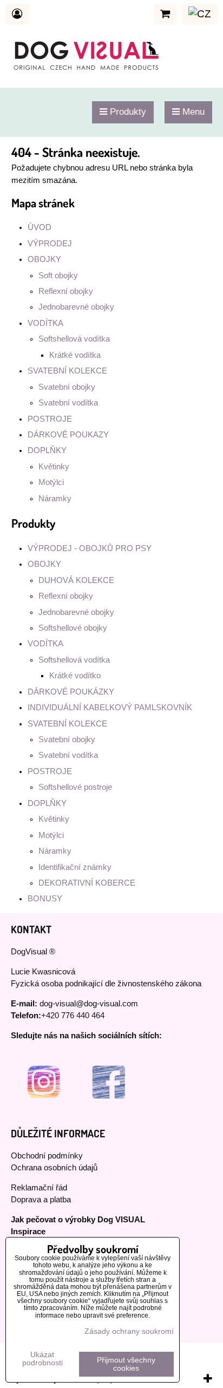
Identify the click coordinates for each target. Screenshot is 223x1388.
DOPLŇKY (47, 450)
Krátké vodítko (75, 675)
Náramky (54, 498)
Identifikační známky (75, 867)
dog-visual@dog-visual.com (89, 1003)
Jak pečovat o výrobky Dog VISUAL (78, 1219)
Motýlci (51, 482)
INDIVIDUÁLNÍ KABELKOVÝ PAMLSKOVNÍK (110, 707)
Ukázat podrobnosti (42, 1359)
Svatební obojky (66, 387)
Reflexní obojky (65, 291)
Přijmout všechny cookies (126, 1364)
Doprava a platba (41, 1199)
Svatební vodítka (68, 402)
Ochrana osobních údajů (54, 1167)
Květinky (53, 466)
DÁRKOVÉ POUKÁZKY (71, 692)
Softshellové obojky (72, 628)
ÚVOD (39, 227)
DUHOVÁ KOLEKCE (76, 580)
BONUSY (45, 898)
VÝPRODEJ (50, 243)
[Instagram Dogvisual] (43, 1112)
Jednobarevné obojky (76, 307)
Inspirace (28, 1231)
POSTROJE (50, 419)
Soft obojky (58, 275)
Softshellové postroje (75, 787)
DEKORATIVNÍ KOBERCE (86, 883)
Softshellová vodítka (74, 339)
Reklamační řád (39, 1187)
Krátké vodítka (75, 355)
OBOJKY (44, 259)
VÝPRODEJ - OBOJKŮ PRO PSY (90, 548)
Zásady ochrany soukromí (129, 1331)
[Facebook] (108, 1112)
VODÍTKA (45, 323)
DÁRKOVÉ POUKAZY (68, 434)
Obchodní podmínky (47, 1155)
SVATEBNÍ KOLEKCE (67, 370)
